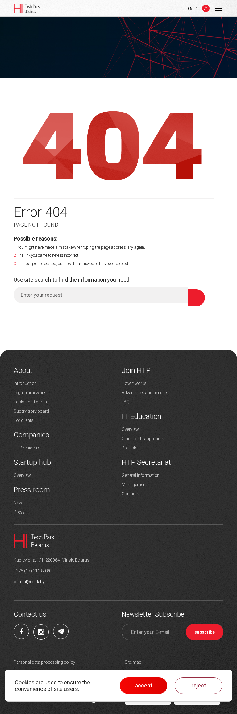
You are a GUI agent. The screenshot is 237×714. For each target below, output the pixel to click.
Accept (143, 686)
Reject (198, 686)
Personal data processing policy (44, 662)
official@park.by (29, 581)
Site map (133, 662)
